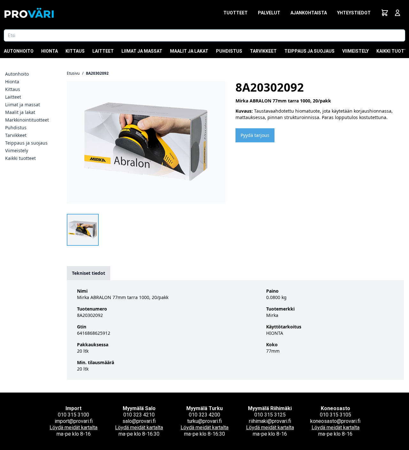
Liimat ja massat (141, 51)
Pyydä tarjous (255, 135)
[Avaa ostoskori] (385, 13)
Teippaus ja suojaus (309, 51)
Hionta (49, 51)
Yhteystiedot (354, 12)
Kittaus (75, 51)
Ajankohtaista (308, 12)
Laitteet (103, 51)
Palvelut (269, 12)
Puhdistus (229, 51)
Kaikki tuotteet (20, 158)
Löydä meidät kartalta (73, 427)
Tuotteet (235, 12)
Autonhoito (19, 51)
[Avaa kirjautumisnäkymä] (397, 13)
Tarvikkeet (263, 51)
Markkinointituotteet (27, 120)
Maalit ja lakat (189, 51)
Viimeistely (355, 51)
